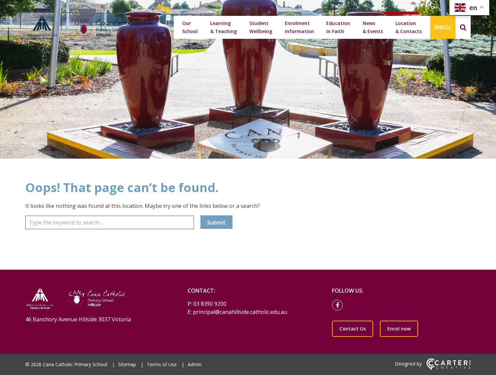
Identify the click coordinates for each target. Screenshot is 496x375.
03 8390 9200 (209, 303)
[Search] (463, 27)
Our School (190, 27)
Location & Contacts (408, 27)
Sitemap (127, 364)
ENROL (442, 27)
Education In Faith (338, 27)
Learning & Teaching (223, 27)
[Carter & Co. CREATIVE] (448, 368)
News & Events (373, 27)
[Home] (94, 299)
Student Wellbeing (260, 27)
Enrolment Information (299, 27)
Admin (194, 364)
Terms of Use (162, 364)
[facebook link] (339, 305)
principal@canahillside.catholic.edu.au (240, 312)
